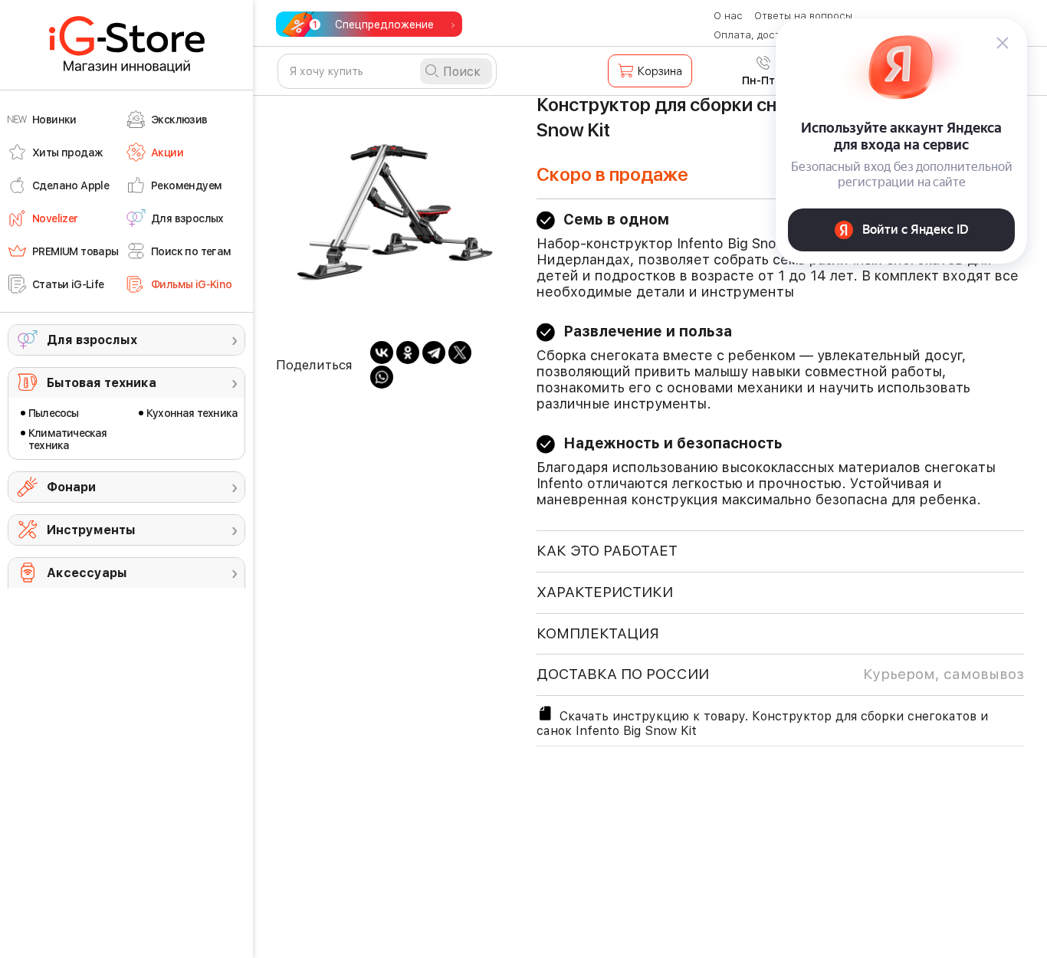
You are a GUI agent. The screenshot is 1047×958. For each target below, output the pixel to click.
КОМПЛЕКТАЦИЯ (598, 633)
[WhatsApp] (381, 377)
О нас (728, 15)
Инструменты (91, 530)
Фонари (71, 487)
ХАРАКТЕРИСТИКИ (605, 592)
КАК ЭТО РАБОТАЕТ (607, 550)
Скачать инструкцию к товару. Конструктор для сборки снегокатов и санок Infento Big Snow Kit (762, 723)
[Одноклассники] (407, 352)
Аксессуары (87, 573)
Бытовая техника (101, 383)
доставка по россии (780, 674)
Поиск (462, 71)
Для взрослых (92, 340)
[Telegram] (433, 352)
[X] (459, 352)
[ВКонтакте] (381, 352)
